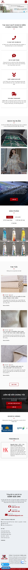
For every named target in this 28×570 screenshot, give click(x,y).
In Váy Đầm (14, 223)
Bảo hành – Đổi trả (5, 536)
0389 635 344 (16, 507)
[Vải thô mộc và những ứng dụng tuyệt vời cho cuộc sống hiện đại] (14, 318)
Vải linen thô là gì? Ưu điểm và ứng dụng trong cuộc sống (14, 297)
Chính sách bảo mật (5, 537)
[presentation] (1, 11)
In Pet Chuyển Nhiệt (7, 220)
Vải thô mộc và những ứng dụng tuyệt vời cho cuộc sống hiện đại (14, 332)
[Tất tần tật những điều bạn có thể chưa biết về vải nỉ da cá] (14, 353)
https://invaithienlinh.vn (7, 525)
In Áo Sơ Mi (17, 217)
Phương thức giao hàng (6, 534)
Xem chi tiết (6, 305)
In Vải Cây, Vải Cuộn (20, 220)
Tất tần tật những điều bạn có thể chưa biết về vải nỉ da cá (13, 367)
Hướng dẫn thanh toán (6, 532)
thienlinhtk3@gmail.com (15, 515)
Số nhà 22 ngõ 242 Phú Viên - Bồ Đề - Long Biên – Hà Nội (14, 521)
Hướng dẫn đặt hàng (5, 531)
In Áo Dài (10, 217)
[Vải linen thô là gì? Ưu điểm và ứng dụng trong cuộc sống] (14, 283)
